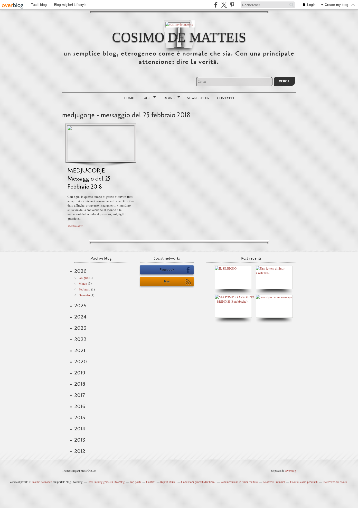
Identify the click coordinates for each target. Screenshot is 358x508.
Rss (167, 281)
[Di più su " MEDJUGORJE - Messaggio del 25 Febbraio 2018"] (100, 159)
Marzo (83, 283)
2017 (79, 395)
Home (129, 98)
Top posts (135, 482)
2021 (79, 350)
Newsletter (198, 98)
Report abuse (168, 482)
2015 (79, 417)
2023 (80, 328)
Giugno (84, 277)
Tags (145, 98)
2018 (79, 384)
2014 (79, 429)
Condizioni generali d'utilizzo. (198, 482)
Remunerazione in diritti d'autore (239, 482)
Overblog (290, 470)
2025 (80, 305)
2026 (80, 271)
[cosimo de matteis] (179, 23)
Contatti (225, 98)
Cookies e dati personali (304, 482)
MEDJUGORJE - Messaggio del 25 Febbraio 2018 (89, 179)
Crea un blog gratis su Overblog (106, 482)
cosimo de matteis (179, 37)
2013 (79, 440)
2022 (80, 339)
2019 (79, 373)
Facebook (167, 270)
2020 (80, 361)
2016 (79, 406)
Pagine (167, 98)
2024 (80, 317)
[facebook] (216, 5)
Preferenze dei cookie (335, 482)
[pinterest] (232, 5)
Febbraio (84, 289)
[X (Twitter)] (224, 5)
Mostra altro (75, 226)
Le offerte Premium (274, 482)
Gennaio (84, 295)
